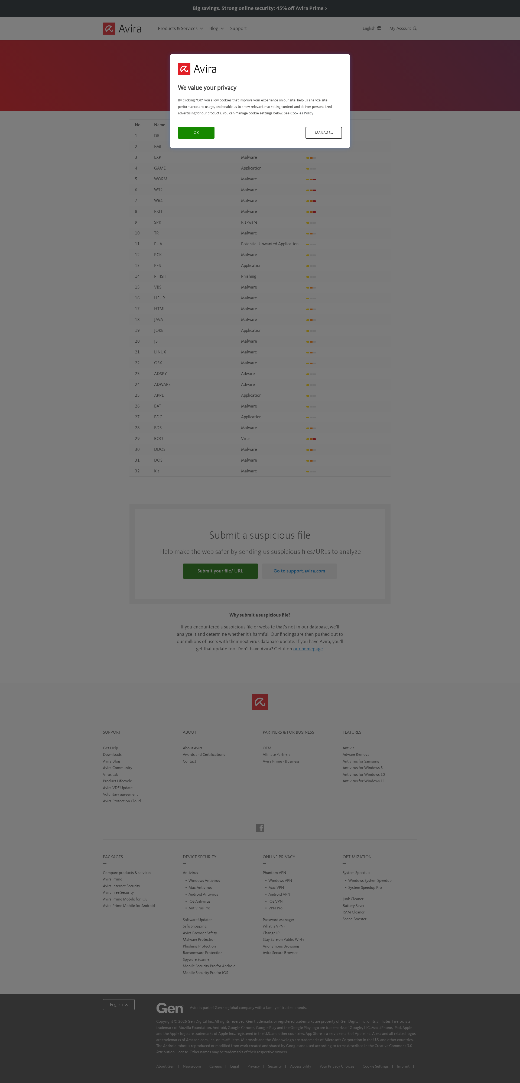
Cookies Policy (301, 113)
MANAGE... (324, 133)
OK (196, 133)
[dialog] (260, 101)
